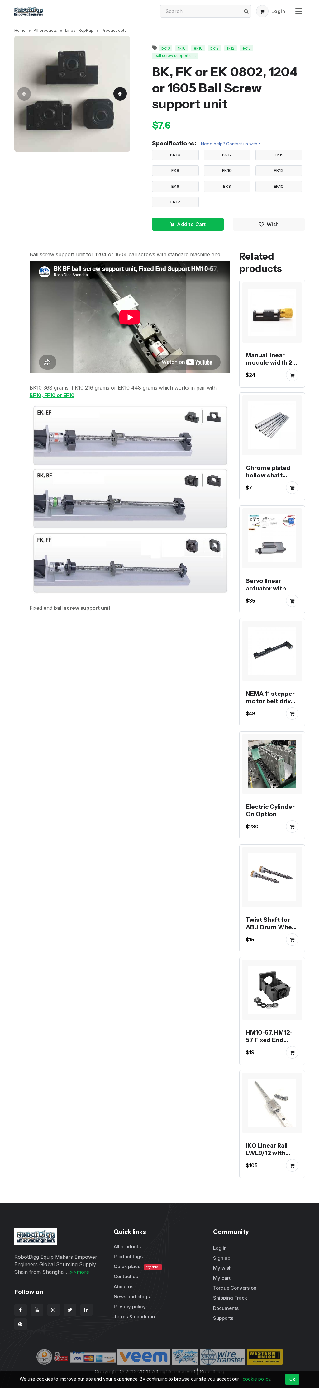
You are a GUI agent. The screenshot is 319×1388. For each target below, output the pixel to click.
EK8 (227, 186)
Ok (292, 1378)
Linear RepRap (79, 30)
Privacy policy (130, 1307)
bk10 (165, 48)
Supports (223, 1318)
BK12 (227, 154)
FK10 (227, 170)
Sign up (221, 1258)
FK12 (278, 170)
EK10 (279, 186)
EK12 (175, 201)
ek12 (246, 48)
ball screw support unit (175, 55)
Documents (226, 1308)
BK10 (175, 154)
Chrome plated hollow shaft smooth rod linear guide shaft (271, 479)
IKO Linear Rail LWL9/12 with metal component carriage (267, 1160)
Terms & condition (134, 1316)
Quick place (136, 1266)
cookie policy (256, 1378)
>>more (79, 1272)
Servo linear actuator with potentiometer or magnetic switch (268, 595)
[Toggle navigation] (299, 11)
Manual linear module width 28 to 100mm (271, 362)
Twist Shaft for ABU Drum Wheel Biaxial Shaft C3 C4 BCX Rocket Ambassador (271, 934)
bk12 (214, 48)
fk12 (230, 48)
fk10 (182, 48)
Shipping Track (230, 1298)
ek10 (198, 48)
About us (123, 1287)
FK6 (279, 154)
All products (45, 30)
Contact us (126, 1276)
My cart (222, 1278)
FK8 (175, 170)
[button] (262, 11)
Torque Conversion (234, 1288)
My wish (222, 1268)
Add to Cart (191, 224)
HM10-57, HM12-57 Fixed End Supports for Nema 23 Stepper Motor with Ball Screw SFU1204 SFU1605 (271, 1055)
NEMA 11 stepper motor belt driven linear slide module (272, 705)
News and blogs (132, 1297)
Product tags (128, 1256)
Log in (220, 1248)
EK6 (175, 186)
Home (20, 30)
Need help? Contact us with (229, 143)
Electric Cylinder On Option (270, 810)
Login (278, 11)
